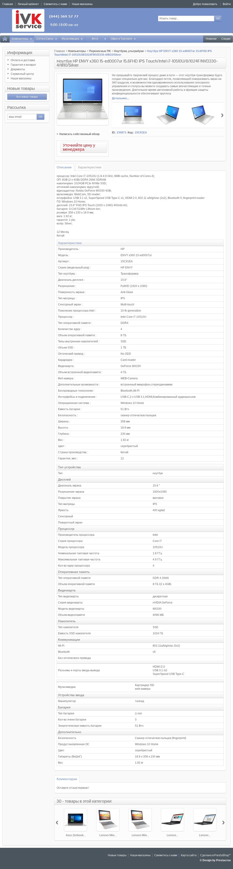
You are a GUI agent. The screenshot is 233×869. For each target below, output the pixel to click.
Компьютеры (20, 39)
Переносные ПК (100, 51)
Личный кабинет (28, 4)
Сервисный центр (22, 73)
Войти (227, 4)
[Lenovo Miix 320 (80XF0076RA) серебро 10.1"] (140, 819)
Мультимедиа (70, 39)
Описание (64, 167)
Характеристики (89, 167)
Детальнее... (120, 98)
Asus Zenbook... (76, 835)
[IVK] (45, 20)
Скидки (225, 39)
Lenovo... (172, 835)
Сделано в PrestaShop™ (215, 855)
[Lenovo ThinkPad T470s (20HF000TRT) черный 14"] (204, 819)
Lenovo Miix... (107, 835)
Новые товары (21, 88)
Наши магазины (21, 78)
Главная (59, 51)
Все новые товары (27, 96)
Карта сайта (189, 855)
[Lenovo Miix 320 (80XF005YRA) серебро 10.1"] (107, 819)
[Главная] (4, 39)
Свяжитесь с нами (165, 855)
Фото (95, 39)
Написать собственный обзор (79, 134)
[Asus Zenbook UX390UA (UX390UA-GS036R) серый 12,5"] (75, 819)
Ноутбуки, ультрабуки (129, 51)
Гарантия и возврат (23, 64)
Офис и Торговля (121, 39)
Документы (18, 69)
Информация (19, 53)
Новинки (211, 39)
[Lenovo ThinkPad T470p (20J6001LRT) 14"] (172, 819)
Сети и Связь (45, 39)
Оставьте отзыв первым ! (73, 787)
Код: (131, 132)
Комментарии (67, 779)
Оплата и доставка (23, 60)
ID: (114, 132)
